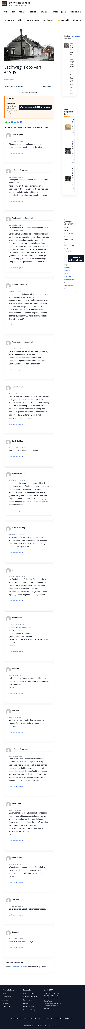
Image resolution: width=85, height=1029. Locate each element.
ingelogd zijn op (19, 967)
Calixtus (67, 271)
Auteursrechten (28, 1006)
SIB (6, 12)
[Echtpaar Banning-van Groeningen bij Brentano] (66, 45)
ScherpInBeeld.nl (19, 2)
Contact (26, 1003)
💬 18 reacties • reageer (29, 92)
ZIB (13, 12)
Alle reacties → (76, 36)
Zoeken (33, 12)
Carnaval (67, 276)
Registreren (48, 20)
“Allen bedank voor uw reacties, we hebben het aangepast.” (72, 93)
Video (20, 20)
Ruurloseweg (69, 279)
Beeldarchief (6, 1006)
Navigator (45, 12)
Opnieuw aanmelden (30, 996)
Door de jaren (59, 12)
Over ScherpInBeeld (30, 993)
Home (4, 993)
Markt (66, 274)
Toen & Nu (9, 20)
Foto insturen (33, 20)
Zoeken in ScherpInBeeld (75, 258)
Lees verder (10, 80)
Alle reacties (6, 996)
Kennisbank (75, 12)
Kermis (67, 268)
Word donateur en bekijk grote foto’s (35, 107)
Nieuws (22, 12)
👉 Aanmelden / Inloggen (69, 20)
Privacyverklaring (29, 1010)
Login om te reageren (16, 153)
